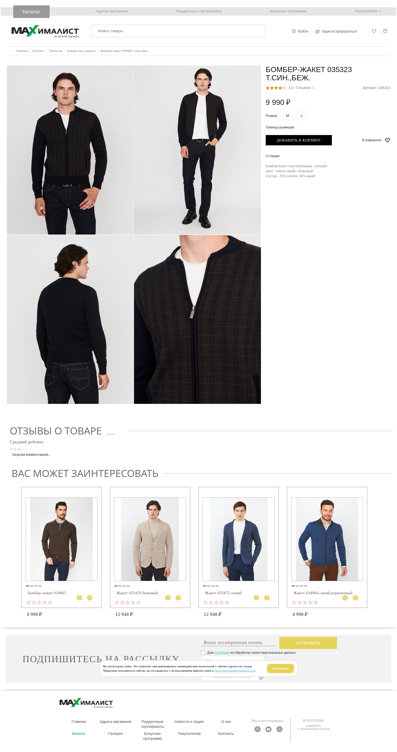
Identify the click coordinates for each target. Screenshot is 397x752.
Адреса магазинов (112, 11)
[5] (26, 448)
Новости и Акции (189, 722)
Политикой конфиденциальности (234, 670)
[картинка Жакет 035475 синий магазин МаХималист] (238, 539)
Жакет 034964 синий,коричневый (323, 593)
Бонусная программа (288, 11)
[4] (23, 448)
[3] (19, 448)
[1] (11, 448)
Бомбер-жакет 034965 (47, 593)
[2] (15, 448)
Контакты (226, 734)
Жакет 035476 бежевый (137, 593)
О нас (226, 722)
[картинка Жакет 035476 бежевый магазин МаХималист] (150, 539)
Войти (303, 31)
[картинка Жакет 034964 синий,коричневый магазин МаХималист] (327, 539)
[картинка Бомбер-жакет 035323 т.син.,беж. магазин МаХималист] (70, 150)
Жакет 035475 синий (223, 593)
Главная (79, 722)
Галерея (115, 734)
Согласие (222, 652)
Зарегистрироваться (339, 31)
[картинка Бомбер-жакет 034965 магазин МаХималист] (61, 539)
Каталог (31, 11)
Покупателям (189, 734)
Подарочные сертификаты (199, 11)
